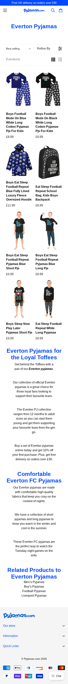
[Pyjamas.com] (34, 10)
